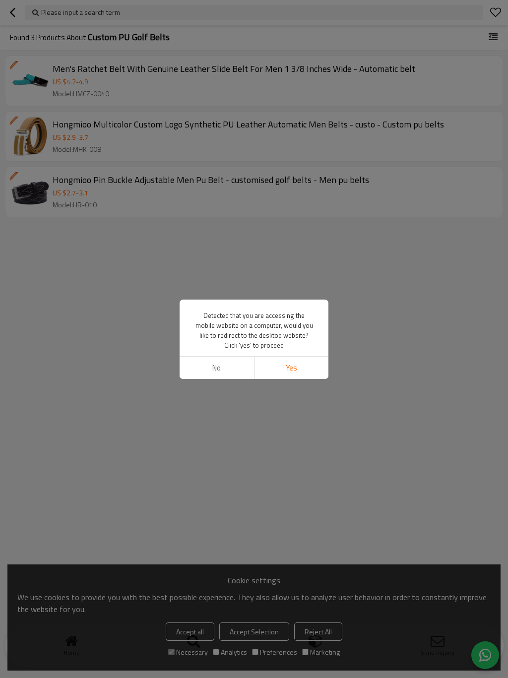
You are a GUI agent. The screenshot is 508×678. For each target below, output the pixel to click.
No (216, 367)
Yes (291, 367)
